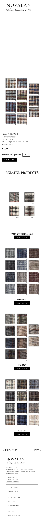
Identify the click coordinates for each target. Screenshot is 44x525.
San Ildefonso (13, 506)
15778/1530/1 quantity (11, 154)
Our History (13, 487)
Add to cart (10, 160)
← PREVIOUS (9, 450)
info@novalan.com (12, 482)
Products (12, 502)
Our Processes (14, 498)
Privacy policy (14, 516)
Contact (11, 512)
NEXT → (37, 450)
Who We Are (13, 491)
